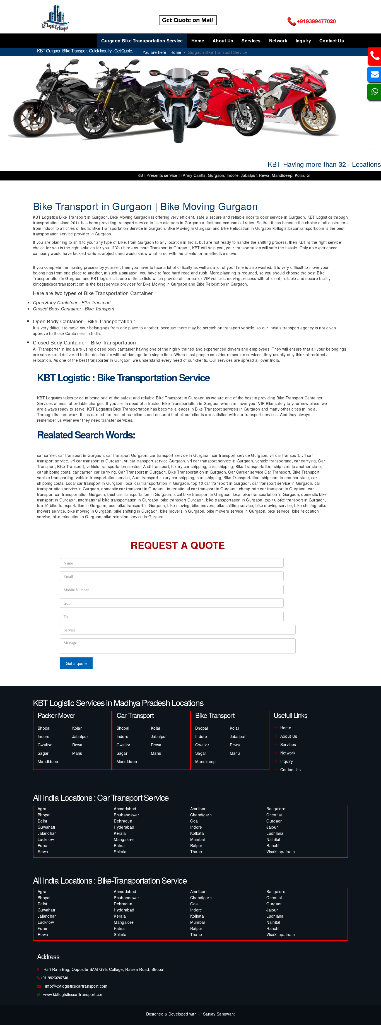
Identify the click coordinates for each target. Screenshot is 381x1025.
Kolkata (197, 833)
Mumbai (197, 839)
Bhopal (44, 728)
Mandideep (48, 761)
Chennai (274, 814)
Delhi (42, 821)
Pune (42, 845)
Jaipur (272, 827)
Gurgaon (274, 821)
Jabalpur (80, 736)
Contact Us (331, 40)
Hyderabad (124, 827)
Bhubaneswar (126, 814)
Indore (44, 736)
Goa (194, 821)
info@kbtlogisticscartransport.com (76, 986)
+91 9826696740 (54, 978)
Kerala (120, 833)
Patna (119, 845)
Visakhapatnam (280, 851)
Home (197, 40)
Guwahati (46, 827)
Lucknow (46, 839)
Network (278, 40)
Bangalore (275, 808)
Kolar (77, 728)
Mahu (77, 753)
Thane (196, 851)
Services (251, 40)
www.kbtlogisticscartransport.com (74, 994)
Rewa (77, 744)
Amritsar (198, 808)
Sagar (43, 753)
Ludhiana (274, 833)
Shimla (120, 851)
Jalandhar (47, 833)
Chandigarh (201, 814)
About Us (223, 40)
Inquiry (303, 40)
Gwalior (45, 744)
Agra (42, 808)
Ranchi (272, 845)
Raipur (196, 845)
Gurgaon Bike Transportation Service (142, 40)
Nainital (273, 839)
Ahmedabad (125, 808)
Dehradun (123, 821)
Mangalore (124, 839)
